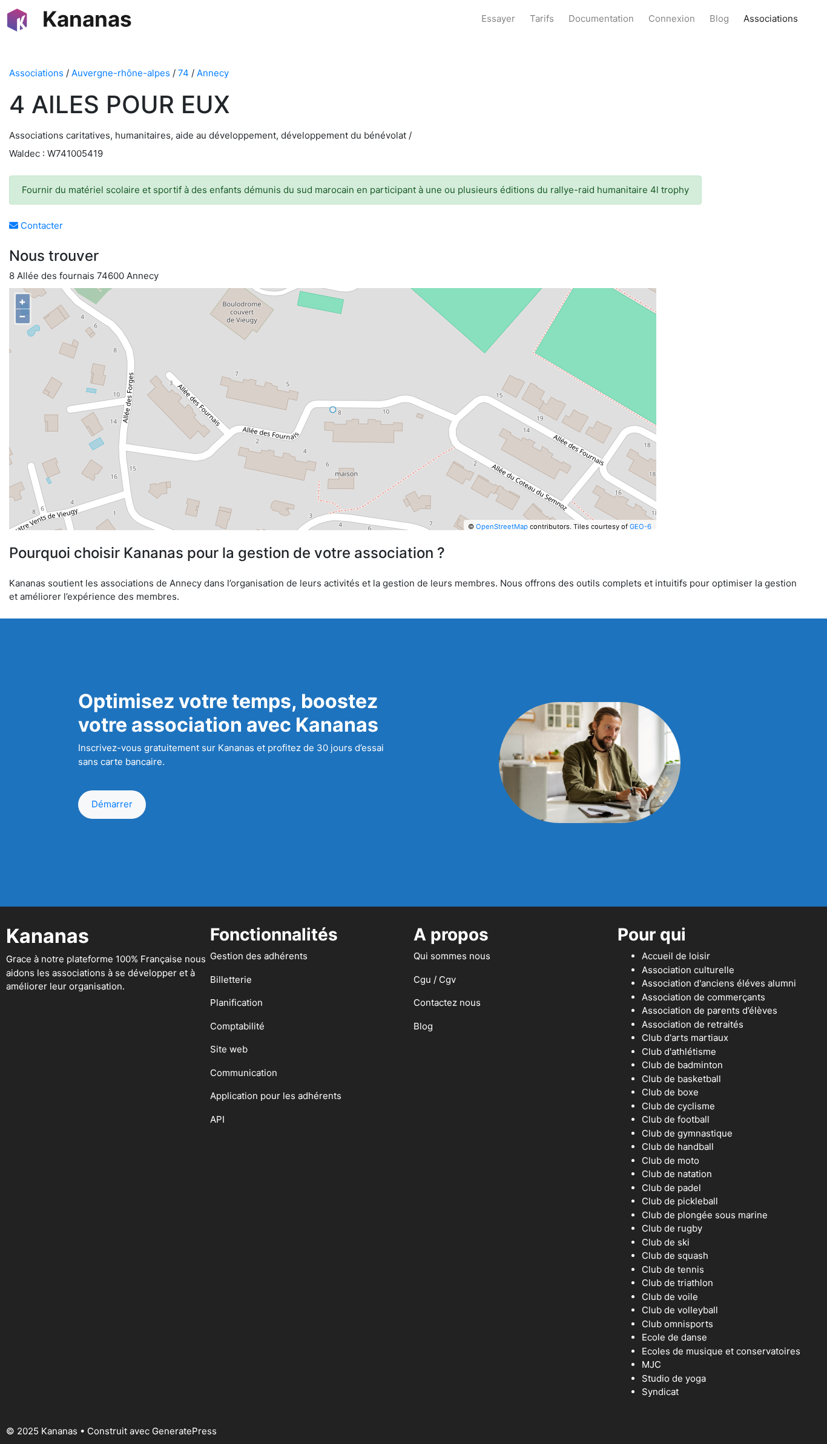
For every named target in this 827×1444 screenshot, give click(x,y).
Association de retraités (692, 1024)
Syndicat (660, 1391)
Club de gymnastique (687, 1133)
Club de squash (675, 1255)
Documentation (601, 18)
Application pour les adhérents (275, 1095)
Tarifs (542, 18)
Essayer (498, 18)
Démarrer (112, 804)
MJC (651, 1364)
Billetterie (231, 979)
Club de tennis (673, 1269)
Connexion (671, 18)
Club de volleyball (680, 1310)
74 (183, 73)
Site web (229, 1049)
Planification (236, 1002)
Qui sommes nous (452, 956)
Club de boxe (670, 1092)
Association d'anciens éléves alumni (719, 983)
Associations (770, 18)
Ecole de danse (674, 1337)
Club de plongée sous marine (705, 1215)
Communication (243, 1072)
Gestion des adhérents (259, 956)
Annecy (213, 73)
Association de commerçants (703, 997)
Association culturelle (688, 970)
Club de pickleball (680, 1201)
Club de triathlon (677, 1282)
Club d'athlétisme (679, 1051)
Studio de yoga (674, 1378)
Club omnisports (677, 1324)
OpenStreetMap (502, 526)
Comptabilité (237, 1026)
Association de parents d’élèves (709, 1010)
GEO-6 (640, 526)
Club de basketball (681, 1079)
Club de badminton (682, 1065)
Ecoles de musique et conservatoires (721, 1351)
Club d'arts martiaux (685, 1037)
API (217, 1119)
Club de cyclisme (678, 1106)
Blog (719, 18)
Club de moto (670, 1160)
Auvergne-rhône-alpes (120, 73)
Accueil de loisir (676, 956)
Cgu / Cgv (435, 979)
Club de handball (678, 1146)
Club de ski (666, 1242)
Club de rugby (672, 1228)
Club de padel (671, 1187)
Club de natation (677, 1174)
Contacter (40, 225)
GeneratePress (184, 1431)
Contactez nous (447, 1002)
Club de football (676, 1119)
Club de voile (670, 1296)
